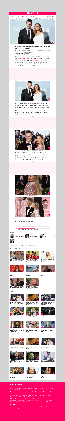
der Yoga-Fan (18, 159)
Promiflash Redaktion (26, 50)
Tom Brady (35, 60)
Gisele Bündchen (25, 58)
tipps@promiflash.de (32, 245)
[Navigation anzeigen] (11, 13)
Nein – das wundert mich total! (24, 225)
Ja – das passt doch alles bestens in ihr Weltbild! (28, 229)
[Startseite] (32, 13)
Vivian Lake (21, 154)
